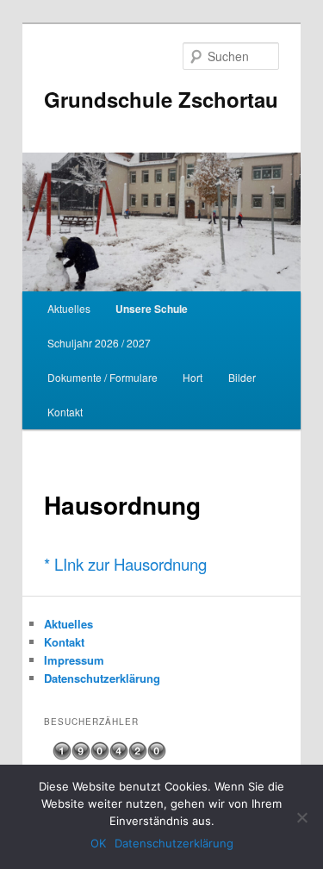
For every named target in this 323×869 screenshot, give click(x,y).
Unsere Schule (151, 308)
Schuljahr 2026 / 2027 (99, 342)
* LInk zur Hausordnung (125, 564)
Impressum (74, 660)
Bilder (242, 377)
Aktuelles (68, 308)
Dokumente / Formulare (102, 377)
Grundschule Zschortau (161, 99)
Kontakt (65, 411)
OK (98, 843)
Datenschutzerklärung (102, 678)
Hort (192, 377)
